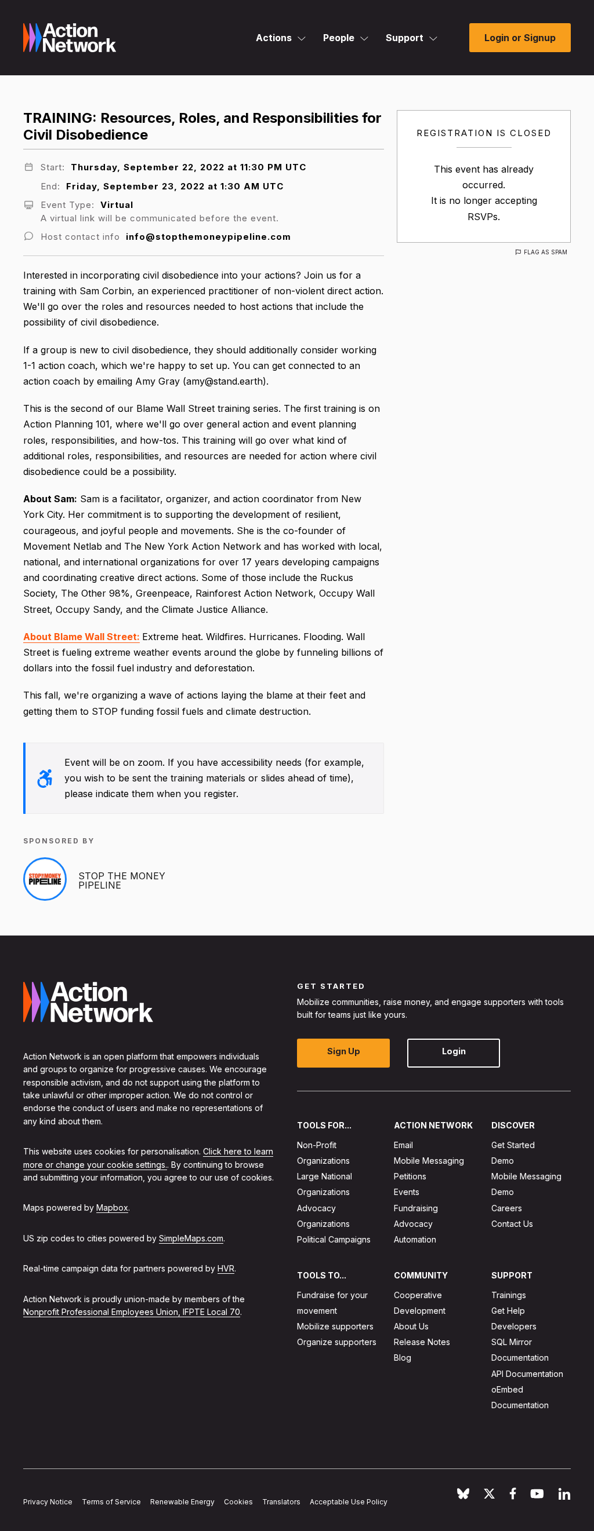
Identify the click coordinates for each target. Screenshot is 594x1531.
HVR (226, 1268)
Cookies (238, 1501)
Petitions (410, 1176)
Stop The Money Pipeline (121, 880)
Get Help (508, 1311)
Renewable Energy (182, 1501)
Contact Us (512, 1224)
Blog (402, 1357)
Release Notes (422, 1342)
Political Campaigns (334, 1239)
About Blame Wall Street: (81, 636)
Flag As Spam (545, 252)
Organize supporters (336, 1342)
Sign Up (343, 1051)
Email (403, 1145)
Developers (514, 1326)
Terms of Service (111, 1501)
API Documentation (527, 1373)
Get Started (513, 1145)
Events (406, 1192)
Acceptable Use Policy (348, 1501)
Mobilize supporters (335, 1326)
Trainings (508, 1294)
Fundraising (416, 1207)
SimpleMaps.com (191, 1238)
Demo (502, 1160)
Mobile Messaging (429, 1160)
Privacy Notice (48, 1501)
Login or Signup (520, 37)
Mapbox (112, 1207)
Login (454, 1051)
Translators (281, 1501)
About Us (411, 1326)
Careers (506, 1207)
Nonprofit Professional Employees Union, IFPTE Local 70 (131, 1312)
